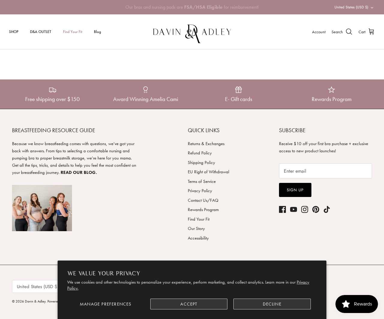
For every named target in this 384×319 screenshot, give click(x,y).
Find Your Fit (72, 31)
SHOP (13, 31)
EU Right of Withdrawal (208, 172)
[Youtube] (293, 209)
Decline (272, 304)
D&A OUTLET (40, 31)
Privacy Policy (200, 191)
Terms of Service (202, 181)
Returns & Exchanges (206, 144)
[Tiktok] (326, 209)
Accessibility (198, 238)
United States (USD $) (351, 7)
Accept (188, 304)
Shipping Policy (201, 162)
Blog (97, 31)
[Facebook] (282, 209)
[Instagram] (304, 209)
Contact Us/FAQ (203, 200)
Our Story (196, 228)
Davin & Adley (35, 301)
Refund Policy (200, 153)
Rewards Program (203, 210)
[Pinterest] (315, 209)
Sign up (295, 190)
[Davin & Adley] (192, 31)
